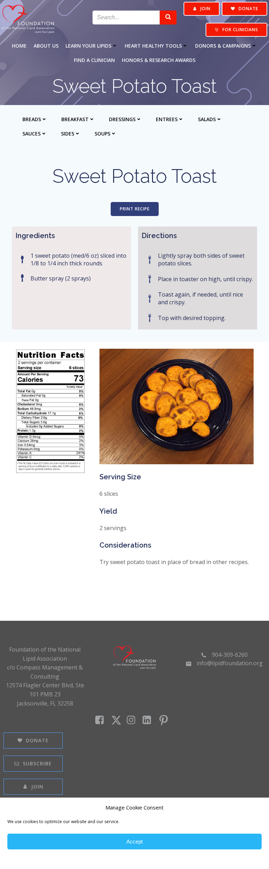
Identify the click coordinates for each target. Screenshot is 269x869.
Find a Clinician (94, 60)
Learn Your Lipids (88, 45)
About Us (46, 45)
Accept (134, 841)
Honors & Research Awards (158, 60)
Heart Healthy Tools (153, 45)
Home (19, 45)
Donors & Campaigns (223, 45)
